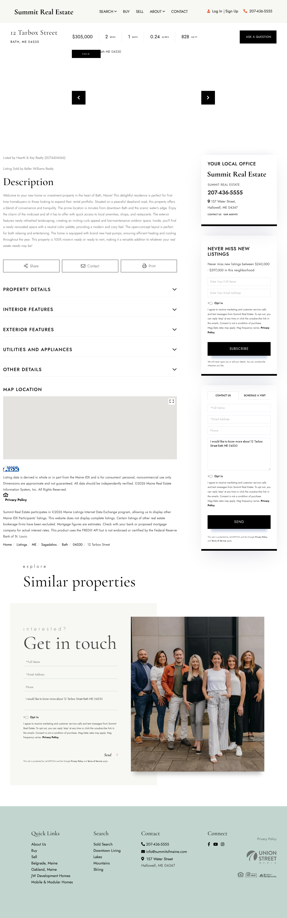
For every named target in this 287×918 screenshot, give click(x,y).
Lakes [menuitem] (97, 857)
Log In (217, 11)
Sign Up (231, 11)
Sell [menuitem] (140, 11)
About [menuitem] (156, 11)
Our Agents (231, 214)
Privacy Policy (16, 500)
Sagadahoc (49, 544)
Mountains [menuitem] (101, 863)
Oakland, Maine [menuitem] (44, 869)
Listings (22, 544)
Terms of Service (219, 540)
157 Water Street (158, 862)
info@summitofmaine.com (166, 851)
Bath (65, 544)
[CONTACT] (258, 36)
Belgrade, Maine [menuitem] (44, 863)
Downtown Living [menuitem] (107, 850)
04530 (77, 544)
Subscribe (239, 348)
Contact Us (214, 214)
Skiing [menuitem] (98, 869)
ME (34, 544)
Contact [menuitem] (179, 11)
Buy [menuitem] (126, 11)
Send (239, 521)
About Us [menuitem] (38, 844)
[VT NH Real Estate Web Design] (257, 857)
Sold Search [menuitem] (103, 844)
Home (7, 544)
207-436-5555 (260, 11)
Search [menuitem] (106, 11)
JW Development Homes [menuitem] (50, 875)
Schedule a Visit (255, 395)
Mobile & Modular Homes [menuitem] (52, 882)
